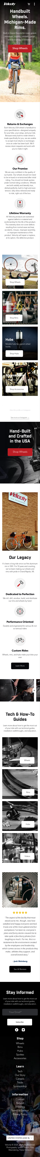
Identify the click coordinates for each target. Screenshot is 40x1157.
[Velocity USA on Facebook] (16, 1031)
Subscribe (20, 1022)
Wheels (27, 760)
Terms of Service (20, 1110)
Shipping (20, 1107)
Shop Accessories (17, 389)
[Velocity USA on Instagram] (23, 1031)
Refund (20, 1103)
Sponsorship (20, 1086)
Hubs (28, 824)
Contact (20, 1099)
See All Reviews (20, 969)
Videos (27, 856)
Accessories (20, 1058)
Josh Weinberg (20, 961)
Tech (20, 1071)
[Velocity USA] (15, 4)
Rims (28, 792)
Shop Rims (14, 318)
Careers (20, 1079)
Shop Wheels (20, 48)
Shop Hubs (14, 354)
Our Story (20, 1075)
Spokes (20, 1054)
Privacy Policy (20, 1114)
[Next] (34, 690)
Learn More (20, 666)
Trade (20, 1082)
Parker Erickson (25, 1150)
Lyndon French (23, 1148)
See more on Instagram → (20, 417)
